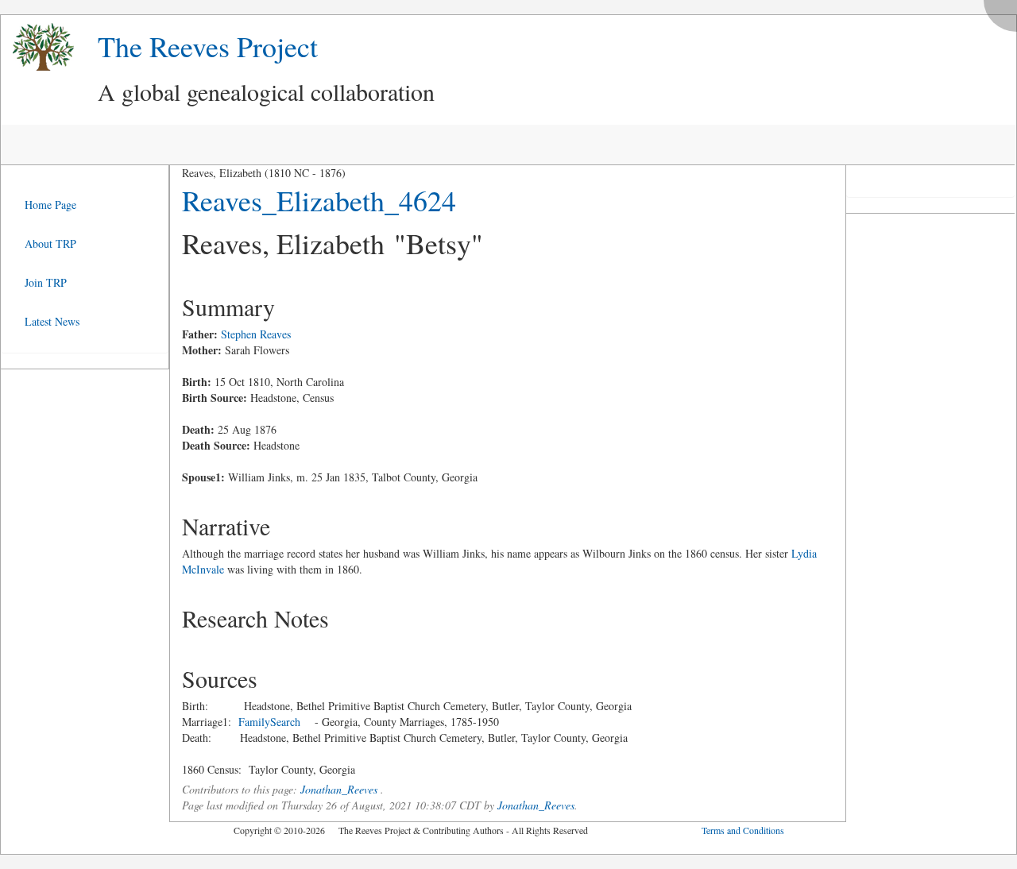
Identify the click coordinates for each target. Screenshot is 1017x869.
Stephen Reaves (256, 334)
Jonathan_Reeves (338, 789)
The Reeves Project (208, 46)
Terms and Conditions (743, 830)
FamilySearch (269, 721)
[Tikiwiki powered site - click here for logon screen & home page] (37, 47)
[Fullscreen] (1004, 11)
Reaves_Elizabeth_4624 (319, 200)
